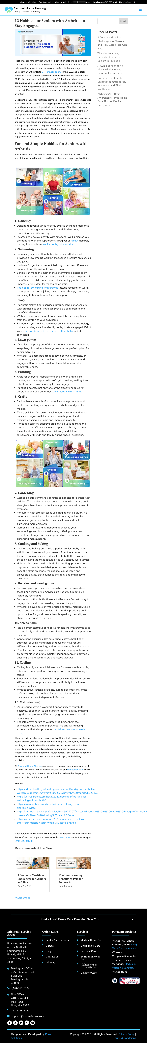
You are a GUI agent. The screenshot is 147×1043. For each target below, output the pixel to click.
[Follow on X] (15, 1022)
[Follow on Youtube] (32, 1022)
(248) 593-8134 (105, 2)
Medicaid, (130, 964)
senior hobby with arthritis (58, 244)
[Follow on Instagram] (27, 1022)
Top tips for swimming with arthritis (37, 287)
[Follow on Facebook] (9, 1022)
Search (123, 21)
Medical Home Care (92, 940)
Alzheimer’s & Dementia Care (89, 966)
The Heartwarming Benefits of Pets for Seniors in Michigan (108, 57)
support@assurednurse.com (28, 1016)
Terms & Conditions (124, 1038)
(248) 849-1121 (127, 2)
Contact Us (52, 956)
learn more (64, 837)
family (74, 240)
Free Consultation (46, 2)
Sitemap (50, 962)
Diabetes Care (89, 972)
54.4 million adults (51, 71)
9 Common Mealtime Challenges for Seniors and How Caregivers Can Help (112, 43)
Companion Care (90, 945)
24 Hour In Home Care (90, 958)
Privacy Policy (127, 1034)
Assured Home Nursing (30, 766)
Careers (50, 945)
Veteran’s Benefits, (123, 968)
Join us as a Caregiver (28, 2)
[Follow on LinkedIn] (21, 1022)
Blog (48, 951)
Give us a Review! (62, 2)
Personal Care (88, 951)
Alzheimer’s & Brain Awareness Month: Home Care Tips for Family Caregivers (112, 99)
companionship (75, 769)
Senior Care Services (57, 940)
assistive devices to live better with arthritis (48, 331)
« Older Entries (22, 897)
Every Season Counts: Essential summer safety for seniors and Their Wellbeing (111, 83)
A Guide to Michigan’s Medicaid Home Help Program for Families (110, 69)
